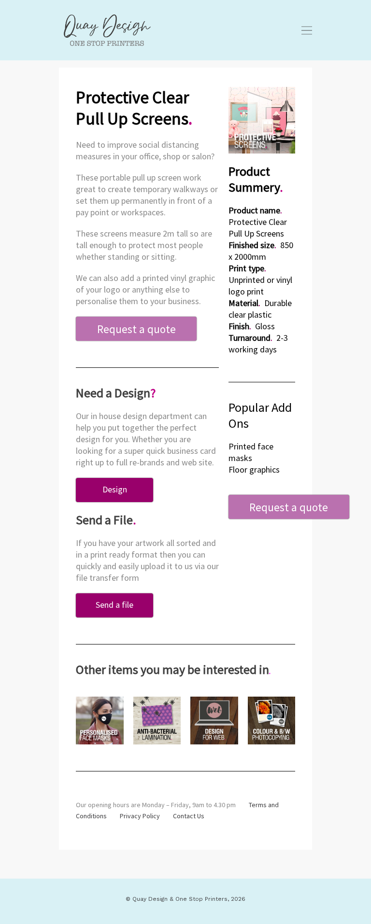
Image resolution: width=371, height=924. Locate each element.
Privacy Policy (140, 816)
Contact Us (188, 816)
